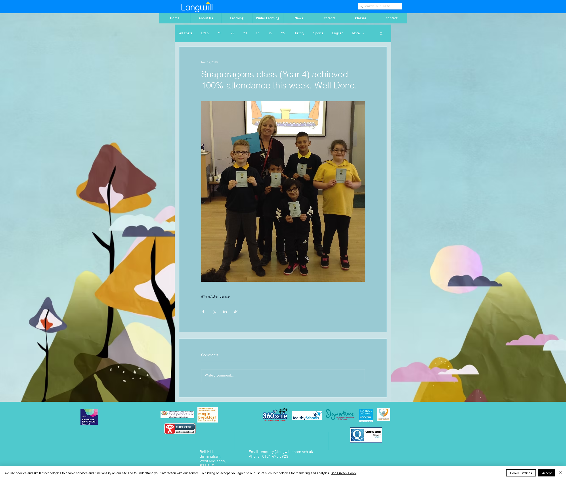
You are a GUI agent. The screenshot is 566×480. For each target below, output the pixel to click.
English (337, 33)
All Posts (185, 33)
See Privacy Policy (343, 473)
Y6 (283, 33)
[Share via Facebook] (203, 311)
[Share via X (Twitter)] (214, 311)
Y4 (258, 33)
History (299, 33)
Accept (547, 473)
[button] (381, 33)
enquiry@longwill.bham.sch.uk (287, 452)
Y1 (220, 33)
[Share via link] (236, 311)
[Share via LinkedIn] (225, 311)
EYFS (205, 33)
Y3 (245, 33)
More (356, 33)
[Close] (560, 472)
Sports (318, 33)
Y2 (232, 33)
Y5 (270, 33)
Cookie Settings (521, 473)
